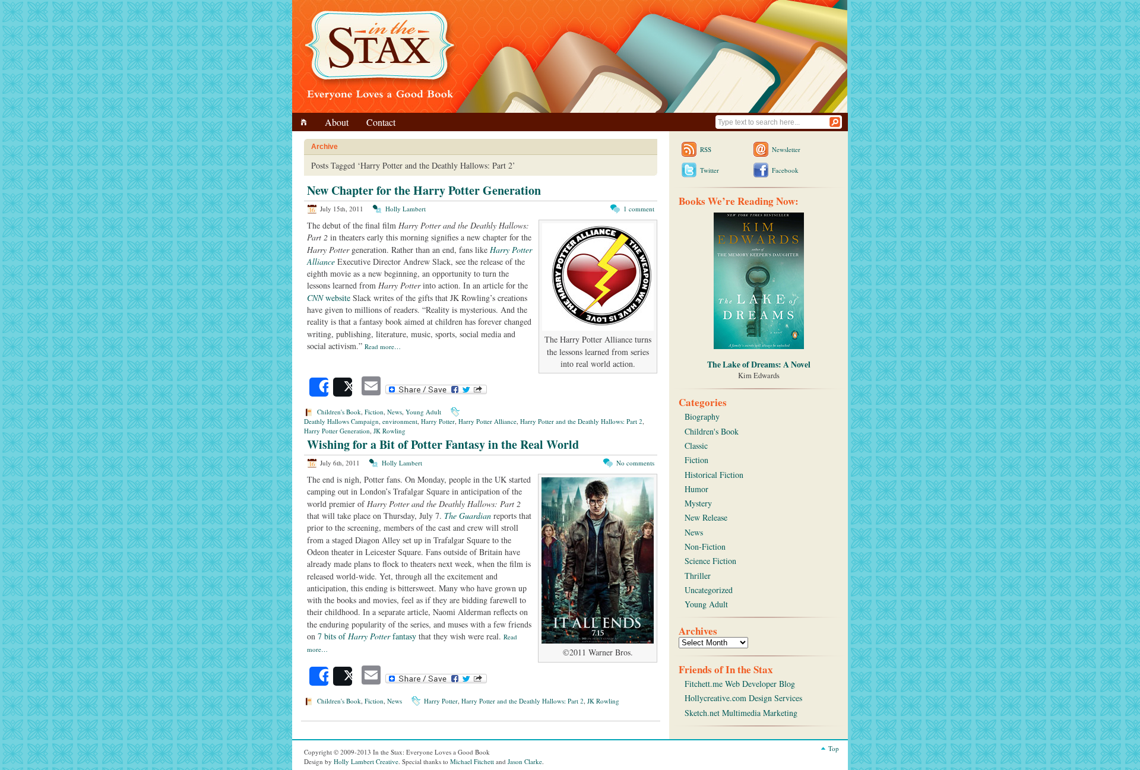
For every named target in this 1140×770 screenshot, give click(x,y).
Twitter (709, 170)
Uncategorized (709, 589)
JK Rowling (389, 430)
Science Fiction (710, 560)
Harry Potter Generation (337, 430)
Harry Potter (438, 421)
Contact (380, 122)
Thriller (698, 575)
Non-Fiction (705, 546)
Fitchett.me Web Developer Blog (740, 683)
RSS (705, 149)
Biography (702, 416)
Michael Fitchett (472, 761)
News (394, 411)
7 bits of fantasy (367, 636)
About (337, 122)
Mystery (698, 503)
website (328, 297)
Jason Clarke (525, 761)
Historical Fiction (714, 474)
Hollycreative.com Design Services (743, 698)
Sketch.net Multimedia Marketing (741, 712)
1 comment (638, 208)
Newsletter (786, 149)
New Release (706, 517)
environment (399, 421)
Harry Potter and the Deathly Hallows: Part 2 (581, 421)
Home (305, 122)
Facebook (785, 170)
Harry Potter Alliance (487, 421)
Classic (696, 445)
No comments (635, 462)
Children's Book (339, 411)
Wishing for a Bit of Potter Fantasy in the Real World (443, 444)
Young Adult (423, 411)
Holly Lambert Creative (366, 761)
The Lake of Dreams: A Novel (758, 364)
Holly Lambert (405, 208)
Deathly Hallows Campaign (341, 421)
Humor (696, 489)
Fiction (374, 411)
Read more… (383, 346)
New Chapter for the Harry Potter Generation (424, 190)
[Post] (342, 387)
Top (833, 748)
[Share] (319, 387)
